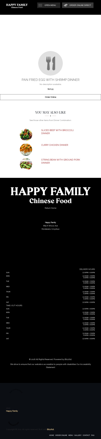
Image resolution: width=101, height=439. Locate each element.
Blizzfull (68, 359)
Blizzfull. (50, 429)
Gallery (78, 435)
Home (51, 435)
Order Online (50, 97)
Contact (86, 435)
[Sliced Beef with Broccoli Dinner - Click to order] (26, 135)
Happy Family (12, 411)
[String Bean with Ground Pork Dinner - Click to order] (26, 164)
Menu (70, 435)
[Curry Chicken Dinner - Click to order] (26, 149)
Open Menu (50, 5)
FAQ (92, 435)
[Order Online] (50, 63)
